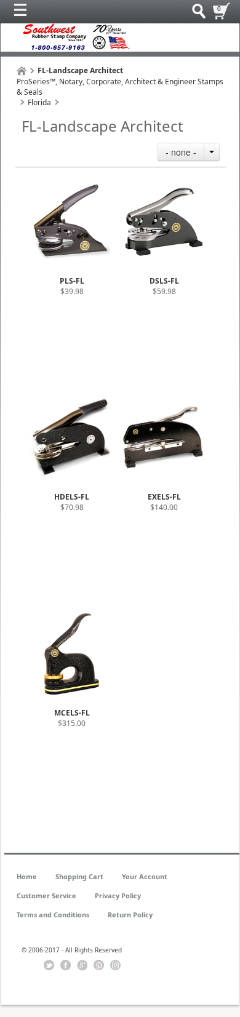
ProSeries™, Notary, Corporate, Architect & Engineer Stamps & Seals (120, 86)
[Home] (21, 71)
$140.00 (164, 507)
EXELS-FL (164, 497)
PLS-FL (72, 281)
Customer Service (46, 895)
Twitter (49, 965)
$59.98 (164, 291)
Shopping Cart (79, 876)
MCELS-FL (72, 713)
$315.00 (72, 723)
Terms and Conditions (53, 914)
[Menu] (23, 12)
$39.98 (72, 291)
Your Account (144, 876)
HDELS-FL (71, 497)
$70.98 (72, 507)
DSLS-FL (164, 281)
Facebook (65, 965)
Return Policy (130, 914)
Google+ (82, 965)
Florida (39, 102)
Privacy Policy (118, 895)
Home (27, 876)
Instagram (115, 965)
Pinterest (99, 965)
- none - (181, 152)
